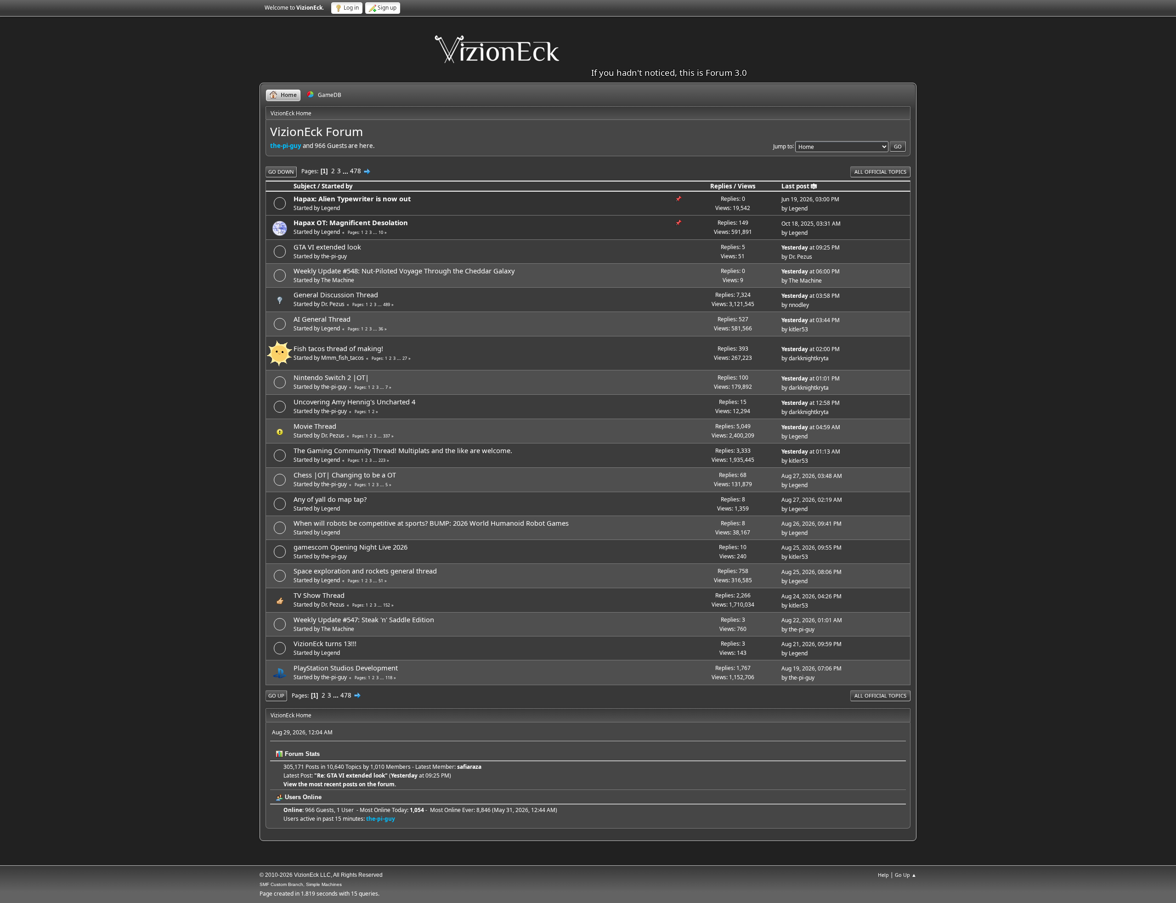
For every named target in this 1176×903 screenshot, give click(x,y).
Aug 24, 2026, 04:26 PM (811, 596)
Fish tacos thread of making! (338, 348)
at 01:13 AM (810, 451)
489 (386, 304)
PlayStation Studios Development (346, 667)
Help (883, 874)
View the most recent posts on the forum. (339, 784)
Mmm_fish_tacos (342, 358)
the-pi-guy (285, 146)
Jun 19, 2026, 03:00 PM (810, 199)
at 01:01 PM (810, 378)
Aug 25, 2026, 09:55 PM (811, 547)
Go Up (276, 695)
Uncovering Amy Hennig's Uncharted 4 (354, 401)
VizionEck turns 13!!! (325, 643)
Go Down (281, 171)
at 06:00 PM (810, 271)
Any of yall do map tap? (330, 499)
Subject (305, 186)
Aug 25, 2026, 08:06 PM (811, 572)
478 (355, 171)
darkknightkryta (809, 358)
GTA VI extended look (327, 246)
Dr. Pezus (800, 257)
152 (386, 605)
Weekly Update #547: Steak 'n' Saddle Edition (364, 619)
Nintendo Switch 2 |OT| (331, 377)
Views (747, 186)
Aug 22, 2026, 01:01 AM (811, 620)
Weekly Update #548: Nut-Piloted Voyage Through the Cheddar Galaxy (404, 270)
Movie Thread (315, 426)
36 (381, 329)
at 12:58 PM (810, 403)
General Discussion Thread (336, 294)
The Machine (337, 280)
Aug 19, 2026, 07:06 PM (811, 668)
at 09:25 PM (810, 247)
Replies (721, 186)
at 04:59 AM (810, 427)
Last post (795, 186)
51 (381, 581)
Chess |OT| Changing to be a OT (345, 474)
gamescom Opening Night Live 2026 (350, 546)
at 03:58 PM (810, 296)
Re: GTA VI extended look (351, 775)
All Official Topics (880, 171)
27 (404, 358)
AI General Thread (322, 319)
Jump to (782, 146)
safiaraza (469, 767)
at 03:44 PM (810, 320)
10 (381, 232)
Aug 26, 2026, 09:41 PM (811, 524)
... (346, 171)
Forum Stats (301, 753)
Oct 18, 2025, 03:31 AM (811, 223)
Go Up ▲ (905, 874)
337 (386, 436)
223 (382, 460)
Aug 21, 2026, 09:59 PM (811, 644)
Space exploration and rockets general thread (365, 570)
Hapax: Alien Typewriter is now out (352, 198)
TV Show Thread (319, 595)
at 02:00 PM (810, 349)
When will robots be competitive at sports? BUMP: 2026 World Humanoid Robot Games (431, 523)
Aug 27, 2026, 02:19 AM (811, 500)
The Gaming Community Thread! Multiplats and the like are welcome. (403, 450)
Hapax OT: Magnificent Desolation (351, 222)
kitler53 (798, 329)
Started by (337, 186)
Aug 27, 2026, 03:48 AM (811, 476)
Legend (330, 208)
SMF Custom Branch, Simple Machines (301, 884)
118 (388, 678)
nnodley (799, 305)
